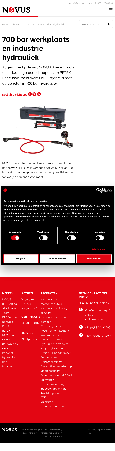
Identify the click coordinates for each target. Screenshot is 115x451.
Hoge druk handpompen (56, 353)
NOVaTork (8, 335)
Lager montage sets (53, 406)
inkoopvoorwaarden (51, 429)
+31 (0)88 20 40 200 (97, 327)
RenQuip (7, 321)
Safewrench (10, 344)
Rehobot (7, 353)
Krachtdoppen (50, 393)
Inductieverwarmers (53, 388)
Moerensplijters (50, 370)
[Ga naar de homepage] (16, 10)
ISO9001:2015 (30, 323)
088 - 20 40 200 (105, 3)
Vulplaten (47, 402)
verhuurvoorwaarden (51, 435)
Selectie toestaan (57, 258)
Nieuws (15, 24)
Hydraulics (9, 357)
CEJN (5, 348)
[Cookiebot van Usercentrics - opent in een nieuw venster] (98, 190)
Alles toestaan (94, 258)
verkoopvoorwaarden (51, 432)
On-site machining (53, 384)
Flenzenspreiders (51, 362)
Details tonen (98, 249)
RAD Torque (9, 317)
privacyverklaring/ (30, 429)
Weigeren (21, 258)
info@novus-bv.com (82, 3)
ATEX (44, 397)
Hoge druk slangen (53, 348)
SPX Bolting (9, 304)
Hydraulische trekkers (54, 344)
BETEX (6, 330)
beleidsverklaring (30, 432)
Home (5, 24)
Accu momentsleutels (55, 330)
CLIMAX (7, 339)
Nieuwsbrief (29, 308)
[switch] (43, 237)
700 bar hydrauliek (52, 326)
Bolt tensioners (50, 357)
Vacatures (27, 299)
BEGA (5, 326)
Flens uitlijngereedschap (56, 366)
